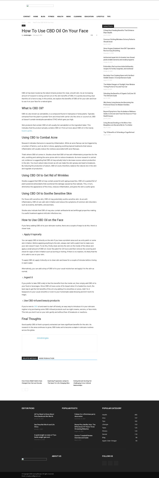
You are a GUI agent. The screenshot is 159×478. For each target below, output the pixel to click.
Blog (43, 16)
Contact (26, 16)
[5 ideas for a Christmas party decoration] (67, 417)
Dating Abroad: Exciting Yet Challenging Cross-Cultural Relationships (82, 383)
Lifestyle (100, 16)
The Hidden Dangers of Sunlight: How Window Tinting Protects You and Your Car (119, 86)
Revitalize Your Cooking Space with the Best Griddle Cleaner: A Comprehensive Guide (119, 77)
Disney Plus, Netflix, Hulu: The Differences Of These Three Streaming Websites (85, 427)
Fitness (51, 16)
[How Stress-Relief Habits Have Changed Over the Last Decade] (33, 371)
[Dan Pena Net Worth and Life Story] (27, 427)
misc (29, 22)
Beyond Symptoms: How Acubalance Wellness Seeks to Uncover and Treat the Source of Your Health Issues (120, 114)
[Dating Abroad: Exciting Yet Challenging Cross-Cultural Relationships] (85, 371)
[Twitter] (116, 463)
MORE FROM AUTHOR (46, 358)
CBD (35, 306)
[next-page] (26, 389)
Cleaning (78, 16)
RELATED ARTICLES (30, 358)
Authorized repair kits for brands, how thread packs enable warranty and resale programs (119, 59)
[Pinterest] (110, 463)
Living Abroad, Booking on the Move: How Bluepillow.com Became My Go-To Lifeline (118, 124)
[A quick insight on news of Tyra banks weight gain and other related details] (27, 438)
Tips (108, 16)
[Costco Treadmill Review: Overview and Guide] (67, 438)
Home (35, 16)
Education (89, 16)
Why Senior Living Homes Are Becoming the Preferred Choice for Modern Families (118, 104)
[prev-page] (23, 389)
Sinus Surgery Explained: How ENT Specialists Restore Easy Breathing (119, 50)
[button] (134, 17)
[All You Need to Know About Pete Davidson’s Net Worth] (27, 417)
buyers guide (27, 131)
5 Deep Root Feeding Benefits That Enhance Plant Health (119, 32)
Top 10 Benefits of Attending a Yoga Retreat (119, 132)
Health (60, 16)
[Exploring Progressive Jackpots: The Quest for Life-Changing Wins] (59, 371)
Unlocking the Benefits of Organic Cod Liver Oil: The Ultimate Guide (120, 95)
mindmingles (27, 35)
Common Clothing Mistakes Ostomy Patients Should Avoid (119, 41)
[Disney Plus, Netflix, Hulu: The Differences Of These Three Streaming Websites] (67, 427)
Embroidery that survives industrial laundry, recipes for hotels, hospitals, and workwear (118, 68)
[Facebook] (104, 463)
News (68, 16)
